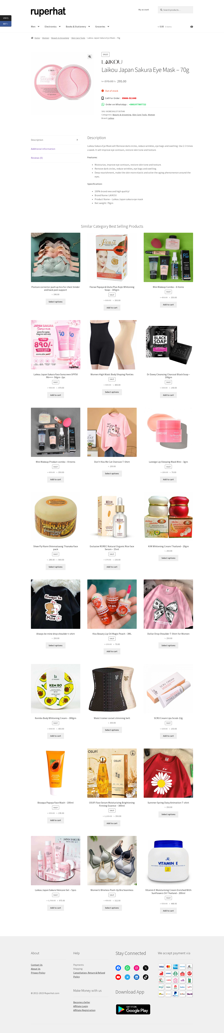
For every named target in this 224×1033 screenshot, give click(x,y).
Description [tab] (37, 139)
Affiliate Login (80, 1006)
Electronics (51, 26)
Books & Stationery (76, 26)
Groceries (100, 26)
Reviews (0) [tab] (37, 157)
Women (45, 38)
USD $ (7, 17)
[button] (89, 56)
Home (37, 38)
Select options (55, 301)
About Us (35, 968)
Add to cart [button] (112, 307)
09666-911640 (129, 98)
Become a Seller (81, 1002)
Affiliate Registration (84, 1010)
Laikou (111, 118)
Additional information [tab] (43, 148)
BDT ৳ (7, 23)
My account (144, 9)
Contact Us (37, 964)
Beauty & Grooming (60, 38)
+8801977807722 (137, 104)
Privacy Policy (38, 972)
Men (33, 26)
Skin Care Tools (78, 38)
